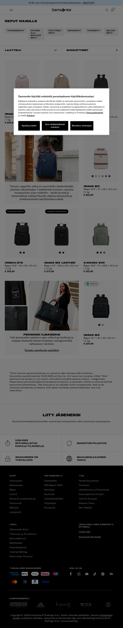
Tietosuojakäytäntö (94, 112)
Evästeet (31, 115)
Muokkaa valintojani (82, 125)
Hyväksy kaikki (29, 125)
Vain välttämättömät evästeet (55, 125)
